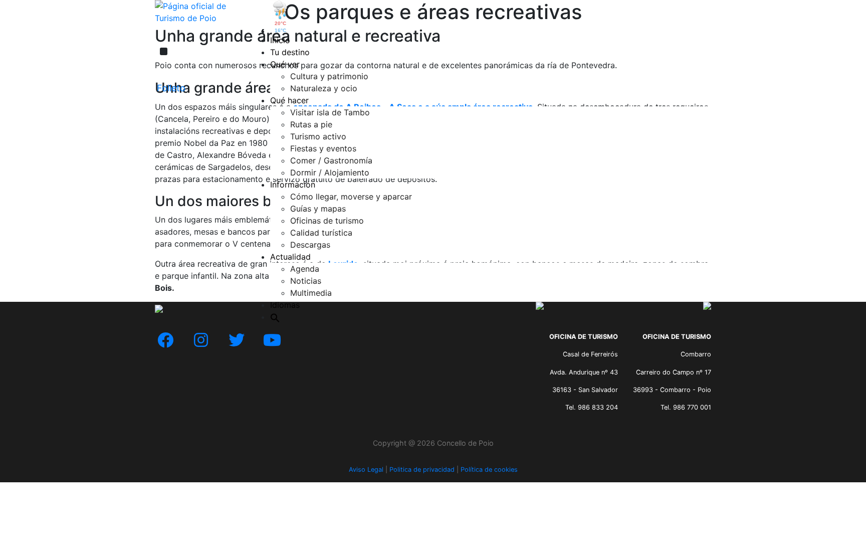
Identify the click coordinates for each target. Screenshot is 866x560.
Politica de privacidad (422, 469)
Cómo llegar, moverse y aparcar (351, 197)
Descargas (310, 245)
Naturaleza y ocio (323, 88)
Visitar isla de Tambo (330, 112)
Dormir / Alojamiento (329, 172)
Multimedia (311, 293)
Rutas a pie (311, 124)
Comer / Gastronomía (331, 160)
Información (292, 184)
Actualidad (290, 257)
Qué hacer (289, 100)
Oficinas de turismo (327, 221)
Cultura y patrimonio (329, 76)
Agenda (304, 269)
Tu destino (290, 52)
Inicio (280, 40)
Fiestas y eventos (323, 148)
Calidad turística (321, 233)
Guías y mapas (318, 209)
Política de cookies (489, 469)
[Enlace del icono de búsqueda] (275, 317)
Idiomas (285, 305)
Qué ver (285, 64)
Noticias (305, 281)
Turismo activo (318, 136)
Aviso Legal (366, 469)
